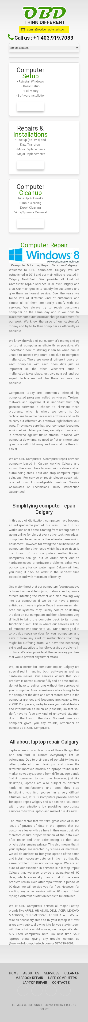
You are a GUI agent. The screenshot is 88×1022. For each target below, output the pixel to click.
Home (13, 973)
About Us (31, 973)
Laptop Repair (35, 982)
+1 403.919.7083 (53, 38)
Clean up (71, 973)
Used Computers (62, 978)
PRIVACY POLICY (53, 1005)
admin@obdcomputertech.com (46, 29)
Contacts (61, 982)
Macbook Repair (29, 978)
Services (51, 973)
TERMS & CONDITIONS (26, 1005)
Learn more (30, 106)
